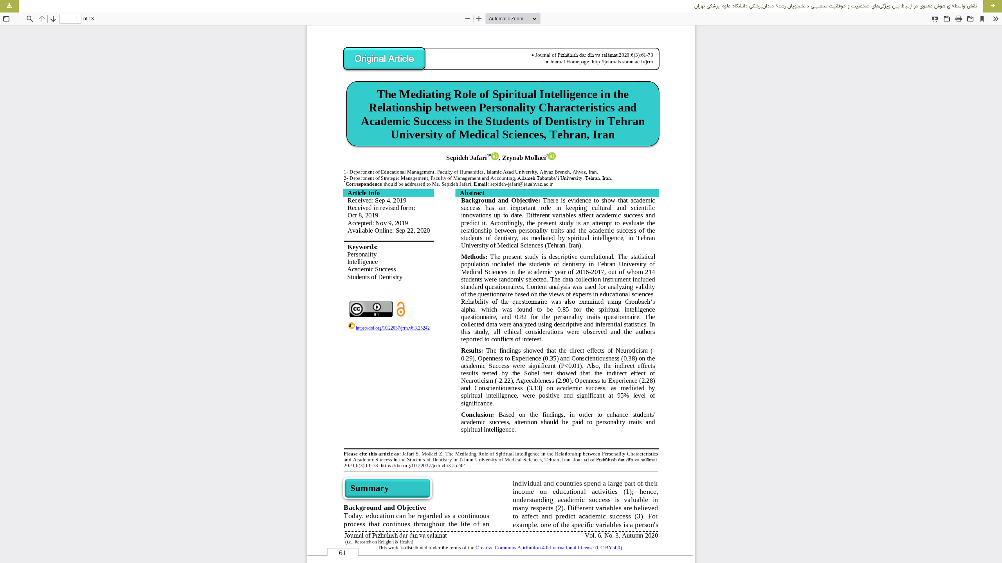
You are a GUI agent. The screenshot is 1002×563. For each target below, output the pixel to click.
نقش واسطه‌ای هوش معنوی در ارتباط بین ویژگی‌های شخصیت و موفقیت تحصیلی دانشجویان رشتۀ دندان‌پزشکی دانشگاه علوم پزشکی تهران (835, 6)
